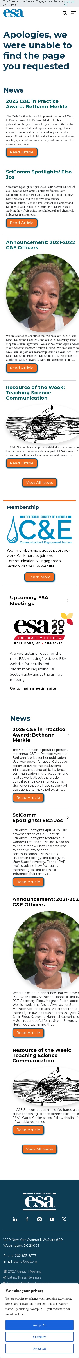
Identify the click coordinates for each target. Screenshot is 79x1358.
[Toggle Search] (65, 13)
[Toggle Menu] (73, 13)
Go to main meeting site (33, 688)
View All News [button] (39, 482)
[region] (39, 1320)
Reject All (39, 1348)
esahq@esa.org (25, 1262)
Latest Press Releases (23, 1277)
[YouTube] (51, 1219)
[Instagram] (39, 1219)
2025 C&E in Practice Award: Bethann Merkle (36, 103)
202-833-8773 (26, 1256)
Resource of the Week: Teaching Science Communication (35, 393)
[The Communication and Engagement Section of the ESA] (13, 13)
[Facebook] (27, 1219)
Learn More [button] (39, 577)
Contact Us (69, 3)
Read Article (22, 152)
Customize (39, 1337)
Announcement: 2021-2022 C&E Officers (40, 245)
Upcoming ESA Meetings (29, 600)
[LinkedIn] (15, 1219)
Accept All (39, 1325)
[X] (64, 1219)
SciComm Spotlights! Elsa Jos (39, 174)
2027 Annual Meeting (24, 1272)
